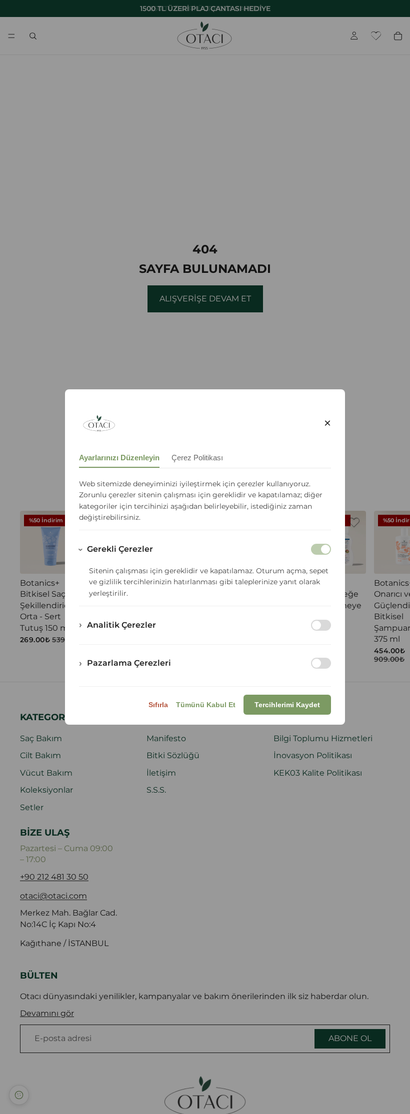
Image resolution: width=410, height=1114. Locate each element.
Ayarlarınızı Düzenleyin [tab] (119, 457)
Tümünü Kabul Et (206, 705)
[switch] (321, 625)
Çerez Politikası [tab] (197, 457)
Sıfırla (158, 705)
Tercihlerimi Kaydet (287, 705)
